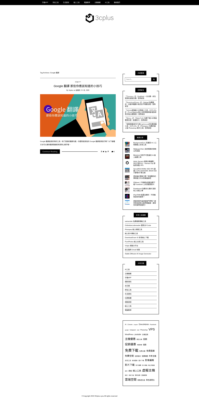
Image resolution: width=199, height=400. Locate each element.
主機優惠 (130, 338)
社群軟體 (128, 298)
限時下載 (131, 375)
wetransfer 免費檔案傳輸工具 (135, 221)
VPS (152, 329)
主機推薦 (98, 2)
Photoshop (144, 330)
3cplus (71, 90)
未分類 (127, 286)
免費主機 (142, 351)
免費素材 (138, 356)
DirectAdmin (144, 324)
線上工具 (77, 2)
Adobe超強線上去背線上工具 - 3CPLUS (141, 110)
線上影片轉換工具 (131, 233)
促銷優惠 (130, 344)
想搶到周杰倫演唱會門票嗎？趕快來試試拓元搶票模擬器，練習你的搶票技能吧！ (144, 203)
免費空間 (129, 356)
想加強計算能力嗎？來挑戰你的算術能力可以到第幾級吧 (144, 177)
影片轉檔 (144, 365)
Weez (129, 118)
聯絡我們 (117, 2)
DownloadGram (133, 102)
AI (125, 324)
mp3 (138, 330)
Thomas (130, 96)
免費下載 (131, 350)
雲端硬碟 (144, 375)
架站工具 (56, 2)
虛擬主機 (148, 370)
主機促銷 (145, 334)
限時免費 (137, 375)
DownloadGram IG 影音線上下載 (137, 237)
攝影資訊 (128, 282)
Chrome (130, 324)
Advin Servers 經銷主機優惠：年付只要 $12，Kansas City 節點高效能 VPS (144, 163)
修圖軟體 (139, 344)
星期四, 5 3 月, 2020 (82, 90)
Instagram (133, 330)
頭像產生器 (141, 380)
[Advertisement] (99, 48)
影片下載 (130, 365)
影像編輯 (149, 360)
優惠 (144, 345)
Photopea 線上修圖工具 (133, 229)
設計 (126, 375)
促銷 (145, 339)
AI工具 (107, 2)
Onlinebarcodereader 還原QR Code (138, 225)
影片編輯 (138, 365)
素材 (126, 371)
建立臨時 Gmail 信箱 (132, 250)
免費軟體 (145, 356)
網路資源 (128, 302)
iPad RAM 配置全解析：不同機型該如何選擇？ (144, 196)
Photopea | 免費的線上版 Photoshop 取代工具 (140, 127)
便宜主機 (139, 339)
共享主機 (152, 356)
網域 (130, 371)
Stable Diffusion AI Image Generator (138, 254)
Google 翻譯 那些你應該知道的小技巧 (78, 86)
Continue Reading (49, 152)
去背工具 (128, 360)
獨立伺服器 (151, 365)
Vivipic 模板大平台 (131, 246)
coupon (136, 324)
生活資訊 (66, 2)
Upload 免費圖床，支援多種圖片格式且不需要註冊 (139, 103)
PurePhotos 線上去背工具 (134, 242)
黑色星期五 (150, 380)
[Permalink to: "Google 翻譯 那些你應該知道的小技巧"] (78, 115)
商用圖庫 (135, 360)
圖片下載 (141, 360)
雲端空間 (130, 379)
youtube (138, 334)
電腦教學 (87, 2)
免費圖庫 (150, 351)
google (127, 330)
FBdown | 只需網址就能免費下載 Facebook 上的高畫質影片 (144, 183)
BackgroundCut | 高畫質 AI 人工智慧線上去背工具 (145, 144)
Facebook (153, 324)
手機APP (45, 2)
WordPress (129, 334)
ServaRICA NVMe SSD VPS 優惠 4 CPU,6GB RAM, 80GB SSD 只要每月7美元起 (145, 171)
